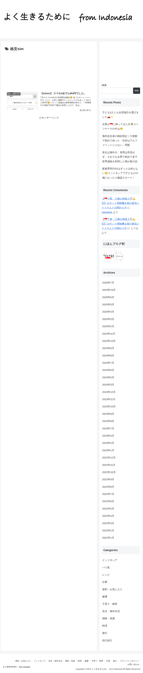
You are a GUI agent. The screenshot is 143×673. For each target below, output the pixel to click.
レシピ (106, 574)
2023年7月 (108, 428)
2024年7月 (108, 362)
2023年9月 (108, 413)
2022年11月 (108, 465)
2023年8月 (108, 421)
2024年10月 (109, 341)
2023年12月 (109, 392)
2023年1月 (108, 450)
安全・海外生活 (111, 611)
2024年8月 (108, 355)
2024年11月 (108, 333)
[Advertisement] (49, 69)
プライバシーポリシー (129, 661)
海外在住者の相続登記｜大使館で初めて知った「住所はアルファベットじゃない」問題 (119, 141)
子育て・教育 (109, 604)
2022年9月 (108, 479)
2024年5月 (108, 377)
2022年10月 (109, 472)
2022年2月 (108, 530)
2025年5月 (108, 304)
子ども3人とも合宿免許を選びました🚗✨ (120, 114)
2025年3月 (108, 319)
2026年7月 (108, 282)
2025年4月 (108, 311)
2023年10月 (109, 406)
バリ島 (106, 567)
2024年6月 (108, 370)
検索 (104, 85)
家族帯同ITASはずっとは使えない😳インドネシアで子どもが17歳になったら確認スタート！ (120, 173)
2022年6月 (108, 501)
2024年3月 (108, 384)
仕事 (104, 582)
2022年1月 (108, 537)
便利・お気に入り (112, 589)
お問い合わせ (133, 664)
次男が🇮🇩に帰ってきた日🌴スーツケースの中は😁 (120, 126)
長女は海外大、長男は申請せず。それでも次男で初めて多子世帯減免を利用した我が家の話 (119, 157)
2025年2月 (108, 326)
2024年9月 (108, 348)
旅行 (104, 633)
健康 (104, 596)
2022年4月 (108, 515)
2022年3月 (108, 523)
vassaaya (107, 212)
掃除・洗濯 (108, 618)
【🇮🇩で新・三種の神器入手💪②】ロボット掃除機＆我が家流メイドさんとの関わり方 (120, 203)
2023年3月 (108, 435)
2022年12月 (109, 457)
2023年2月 (108, 443)
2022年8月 (108, 486)
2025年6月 (108, 297)
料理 (104, 625)
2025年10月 (109, 289)
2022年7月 (108, 494)
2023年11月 (108, 399)
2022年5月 (108, 508)
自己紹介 (107, 640)
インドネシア (109, 560)
